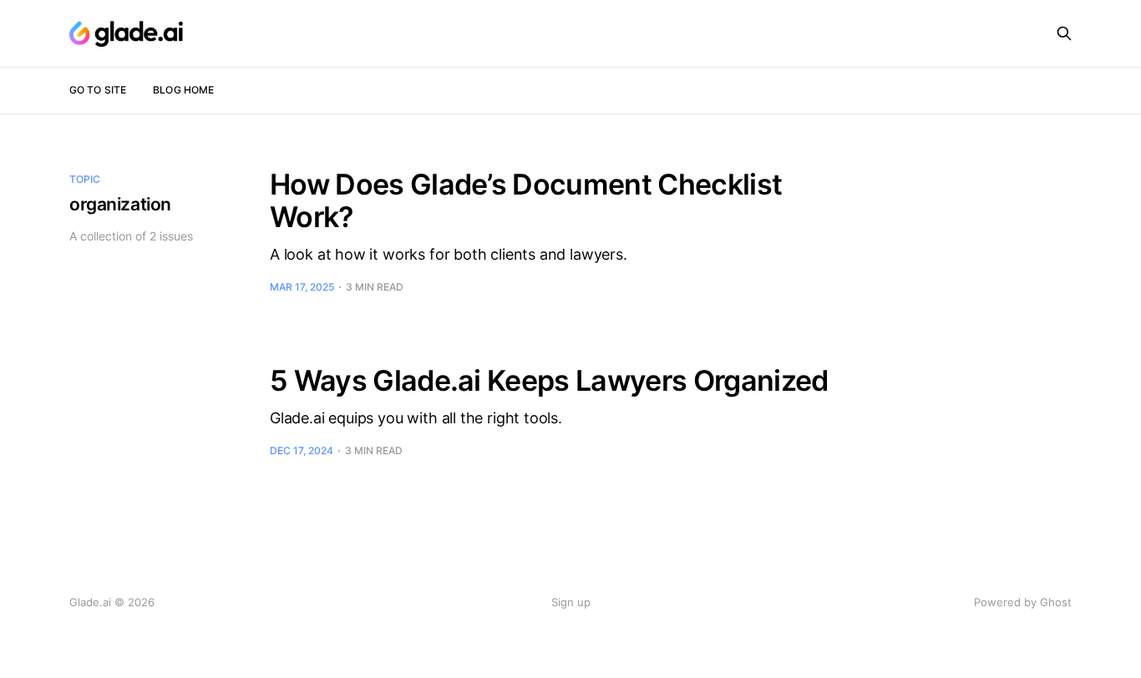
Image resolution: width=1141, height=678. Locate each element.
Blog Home (183, 89)
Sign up (571, 602)
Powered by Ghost (1023, 602)
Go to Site (97, 89)
